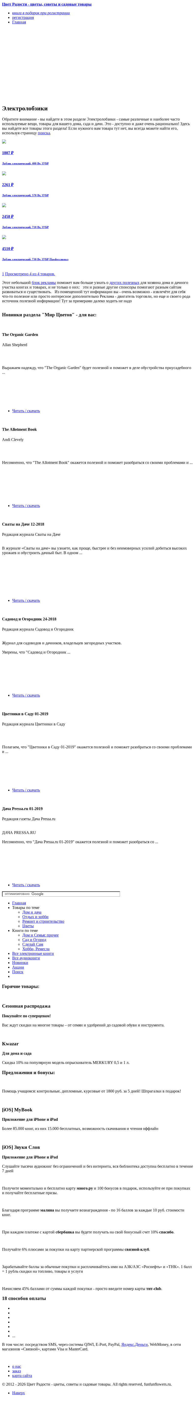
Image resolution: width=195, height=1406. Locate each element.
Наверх (18, 1393)
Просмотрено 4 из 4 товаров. (30, 274)
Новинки (20, 962)
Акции (18, 967)
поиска (44, 133)
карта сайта (22, 1375)
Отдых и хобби (35, 917)
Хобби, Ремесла (36, 949)
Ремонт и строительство (43, 921)
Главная (19, 903)
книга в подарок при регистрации (41, 13)
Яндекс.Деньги (134, 1344)
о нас (16, 1366)
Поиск (17, 972)
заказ (16, 1371)
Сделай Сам (32, 944)
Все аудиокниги (26, 958)
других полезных (124, 282)
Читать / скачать (26, 411)
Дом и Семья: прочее (40, 935)
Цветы (28, 926)
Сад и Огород (34, 940)
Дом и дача (31, 912)
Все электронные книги (33, 953)
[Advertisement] (69, 64)
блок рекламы (44, 282)
